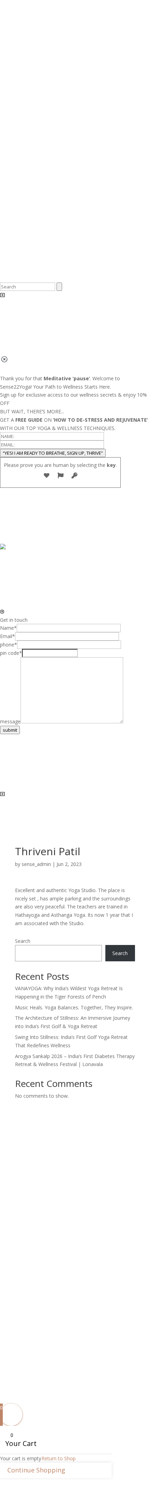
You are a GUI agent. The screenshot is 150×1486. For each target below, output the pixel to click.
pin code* (11, 653)
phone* (8, 644)
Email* (7, 636)
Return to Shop (59, 1458)
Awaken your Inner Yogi (47, 1338)
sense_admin (36, 864)
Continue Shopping (36, 1470)
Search (22, 941)
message (10, 721)
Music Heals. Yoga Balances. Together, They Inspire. (74, 1007)
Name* (8, 628)
